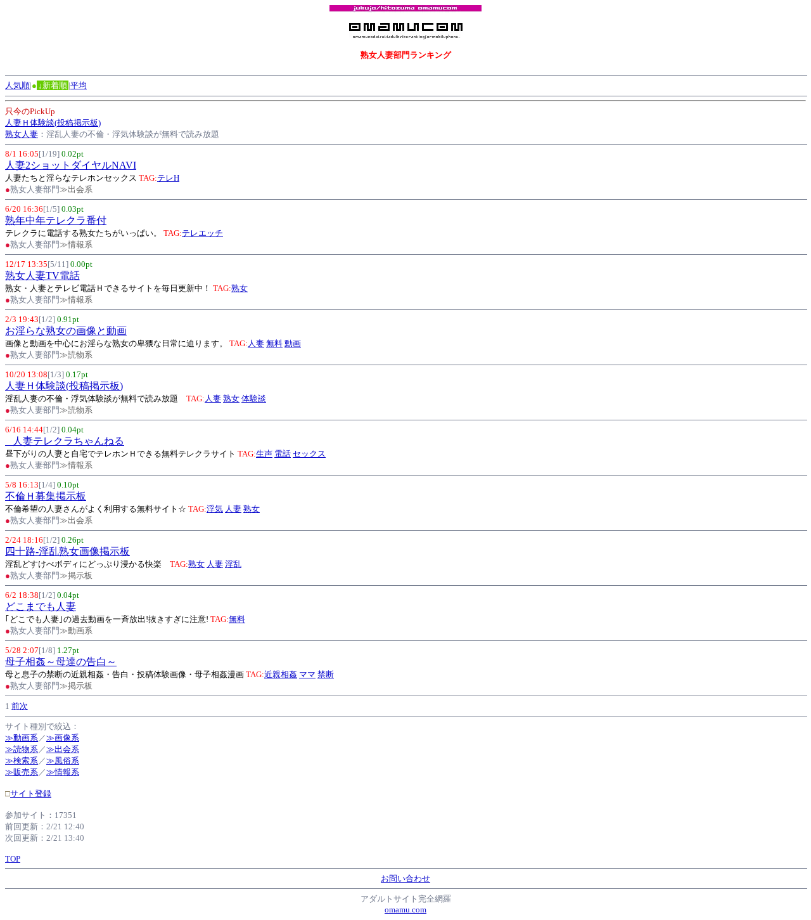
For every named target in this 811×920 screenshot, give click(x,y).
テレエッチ (202, 233)
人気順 (17, 85)
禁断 (325, 674)
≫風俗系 (62, 760)
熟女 (239, 288)
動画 (292, 343)
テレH (168, 178)
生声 (264, 453)
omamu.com (405, 909)
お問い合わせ (405, 878)
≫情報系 (62, 772)
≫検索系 (21, 760)
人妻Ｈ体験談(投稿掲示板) (53, 122)
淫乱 (233, 564)
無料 (274, 343)
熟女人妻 (21, 134)
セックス (309, 453)
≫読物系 (21, 749)
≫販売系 (21, 772)
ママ (307, 674)
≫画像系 (62, 737)
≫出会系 (62, 749)
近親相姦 (280, 674)
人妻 (256, 343)
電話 (282, 453)
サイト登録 (30, 793)
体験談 (253, 398)
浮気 (215, 509)
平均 (78, 85)
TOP (12, 859)
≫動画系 (21, 737)
